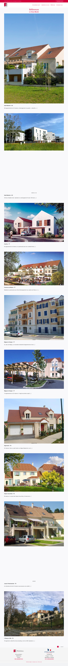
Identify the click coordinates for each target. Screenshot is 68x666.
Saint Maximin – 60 (8, 105)
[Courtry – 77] (34, 222)
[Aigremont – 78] (34, 421)
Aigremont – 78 (7, 445)
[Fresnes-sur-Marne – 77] (34, 268)
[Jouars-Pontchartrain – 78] (34, 541)
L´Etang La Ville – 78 (8, 638)
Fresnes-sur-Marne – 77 (9, 287)
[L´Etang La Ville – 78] (34, 613)
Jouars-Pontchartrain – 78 (10, 583)
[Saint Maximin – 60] (34, 58)
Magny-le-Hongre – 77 (9, 342)
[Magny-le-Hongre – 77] (34, 317)
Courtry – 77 (7, 244)
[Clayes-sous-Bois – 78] (34, 471)
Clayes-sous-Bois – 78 (9, 493)
